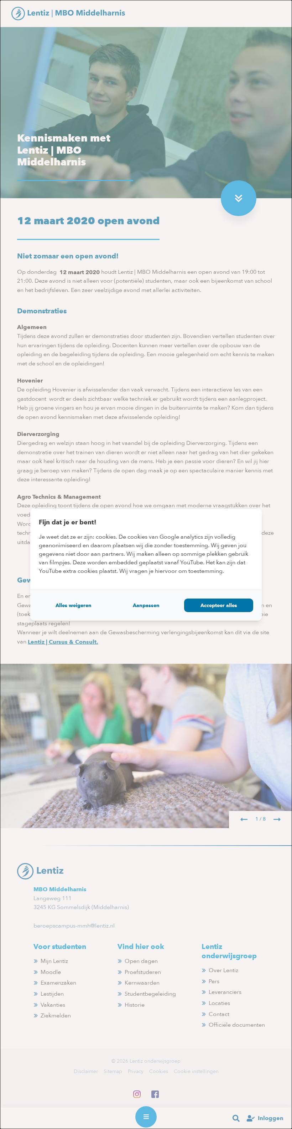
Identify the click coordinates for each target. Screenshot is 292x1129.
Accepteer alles (218, 605)
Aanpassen (146, 605)
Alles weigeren (74, 605)
